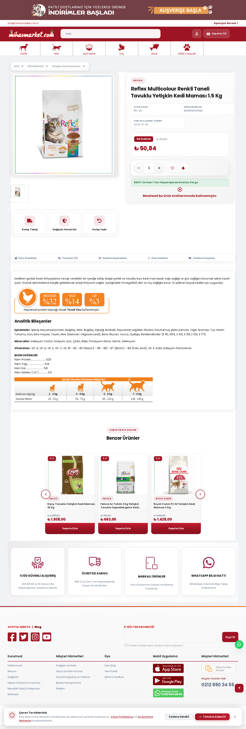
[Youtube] (47, 639)
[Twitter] (24, 639)
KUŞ (122, 53)
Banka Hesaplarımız (68, 683)
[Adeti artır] (159, 168)
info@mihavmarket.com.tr (23, 23)
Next (200, 494)
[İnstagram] (36, 639)
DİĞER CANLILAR (187, 53)
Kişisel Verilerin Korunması (24, 683)
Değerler (13, 677)
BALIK (154, 53)
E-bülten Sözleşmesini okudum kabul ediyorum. (156, 645)
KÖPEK (24, 53)
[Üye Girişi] (196, 34)
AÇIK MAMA (89, 53)
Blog (38, 627)
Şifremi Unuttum (114, 677)
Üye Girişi (110, 665)
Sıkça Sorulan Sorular (69, 671)
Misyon (12, 671)
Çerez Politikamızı (122, 717)
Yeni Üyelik (111, 671)
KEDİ (56, 53)
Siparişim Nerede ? (226, 23)
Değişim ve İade (66, 665)
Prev (45, 494)
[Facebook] (13, 639)
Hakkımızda (15, 665)
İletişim (60, 688)
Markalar (13, 694)
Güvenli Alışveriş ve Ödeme (73, 677)
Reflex (138, 80)
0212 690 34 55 (217, 685)
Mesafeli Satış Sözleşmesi (24, 688)
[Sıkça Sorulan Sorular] (218, 672)
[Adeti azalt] (139, 168)
